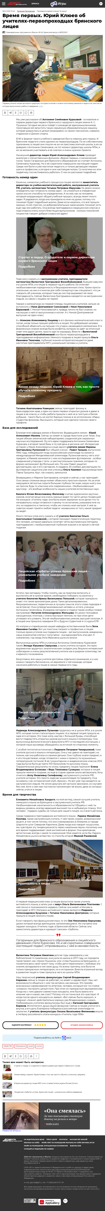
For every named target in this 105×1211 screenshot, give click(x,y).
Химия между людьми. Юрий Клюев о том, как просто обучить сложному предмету (58, 388)
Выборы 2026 (75, 1146)
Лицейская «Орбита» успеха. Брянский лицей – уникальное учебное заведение (54, 573)
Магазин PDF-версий (78, 1139)
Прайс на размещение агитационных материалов (46, 1146)
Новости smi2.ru (11, 1130)
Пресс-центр (51, 1139)
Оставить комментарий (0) (82, 1025)
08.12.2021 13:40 (8, 11)
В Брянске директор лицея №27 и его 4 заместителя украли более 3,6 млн (46, 1083)
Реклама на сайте (31, 1143)
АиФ (41, 106)
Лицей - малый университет (39, 712)
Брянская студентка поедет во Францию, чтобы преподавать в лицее (54, 881)
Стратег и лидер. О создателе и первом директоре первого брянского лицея (56, 259)
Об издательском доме (34, 1139)
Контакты (63, 1139)
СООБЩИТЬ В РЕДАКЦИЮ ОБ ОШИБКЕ (39, 1149)
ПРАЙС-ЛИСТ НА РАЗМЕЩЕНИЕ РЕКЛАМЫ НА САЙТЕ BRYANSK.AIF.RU (68, 1143)
